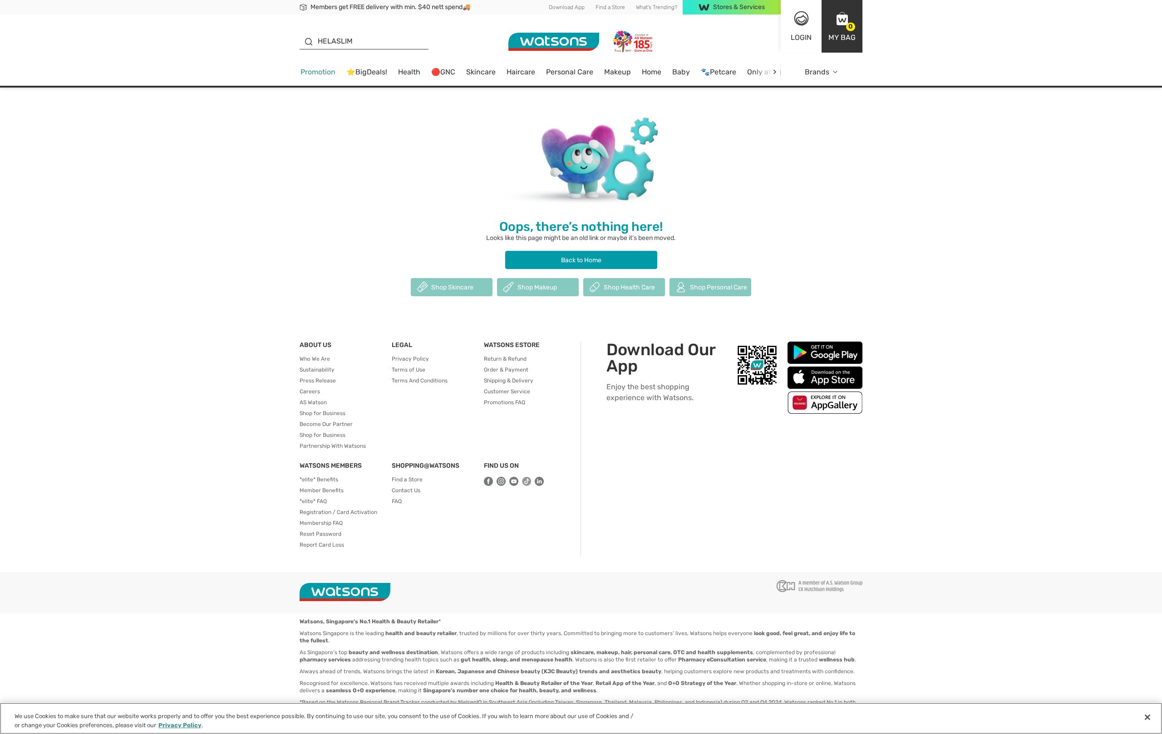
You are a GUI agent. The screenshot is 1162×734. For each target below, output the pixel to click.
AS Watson (313, 402)
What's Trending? (656, 7)
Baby (681, 72)
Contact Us (406, 490)
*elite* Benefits (319, 479)
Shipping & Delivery (508, 380)
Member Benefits (322, 490)
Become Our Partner (326, 424)
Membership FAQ (321, 523)
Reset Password (320, 534)
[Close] (1147, 717)
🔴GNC (443, 72)
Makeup (617, 72)
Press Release (318, 380)
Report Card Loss (322, 545)
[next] (774, 72)
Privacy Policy (410, 359)
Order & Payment (506, 370)
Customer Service (507, 391)
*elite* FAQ (313, 501)
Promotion (317, 72)
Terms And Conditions (420, 380)
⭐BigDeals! (366, 72)
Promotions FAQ (504, 402)
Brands (817, 72)
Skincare (481, 72)
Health (409, 72)
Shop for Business (322, 413)
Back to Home (581, 260)
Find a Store (610, 7)
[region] (581, 718)
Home (651, 72)
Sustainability (317, 370)
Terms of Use (408, 370)
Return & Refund (505, 359)
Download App (567, 7)
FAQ (397, 501)
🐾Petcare (718, 72)
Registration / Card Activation (338, 512)
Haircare (521, 72)
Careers (310, 391)
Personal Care (569, 72)
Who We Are (315, 359)
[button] (842, 26)
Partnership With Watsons (333, 446)
